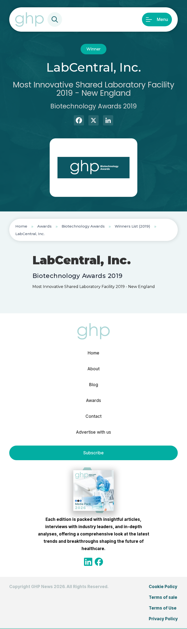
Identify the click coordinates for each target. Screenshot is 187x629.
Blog (93, 384)
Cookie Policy (163, 586)
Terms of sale (163, 597)
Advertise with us (93, 432)
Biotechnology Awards (83, 226)
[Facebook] (79, 121)
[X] (93, 121)
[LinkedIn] (108, 121)
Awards (44, 226)
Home (21, 226)
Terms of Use (163, 608)
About (93, 368)
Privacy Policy (163, 618)
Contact (93, 416)
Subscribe (93, 452)
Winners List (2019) (132, 226)
